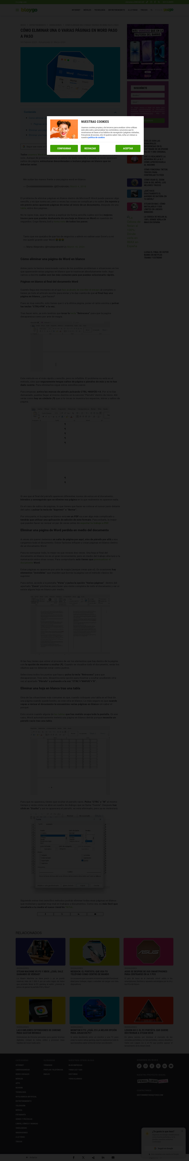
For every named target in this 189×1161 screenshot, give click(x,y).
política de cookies (96, 137)
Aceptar (128, 148)
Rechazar (90, 148)
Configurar (64, 148)
